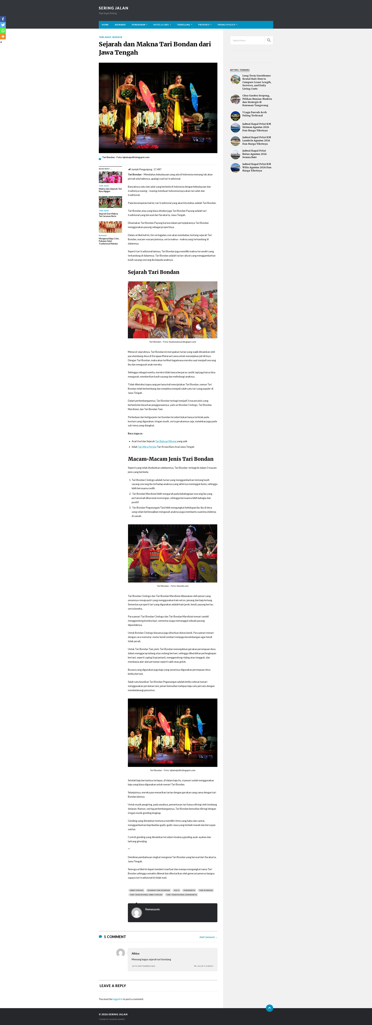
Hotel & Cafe (161, 25)
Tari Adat (105, 37)
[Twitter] (3, 25)
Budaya (117, 37)
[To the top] (269, 1008)
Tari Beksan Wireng (166, 441)
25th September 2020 (143, 966)
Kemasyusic (152, 909)
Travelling (183, 25)
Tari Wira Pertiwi (147, 446)
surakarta (189, 890)
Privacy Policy (226, 25)
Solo (176, 890)
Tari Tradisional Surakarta (181, 895)
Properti (204, 25)
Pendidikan (138, 25)
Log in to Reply (205, 966)
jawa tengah (136, 890)
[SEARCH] (268, 40)
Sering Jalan (113, 8)
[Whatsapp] (3, 31)
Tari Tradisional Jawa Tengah (146, 895)
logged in (117, 999)
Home (105, 25)
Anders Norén (117, 1019)
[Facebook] (3, 19)
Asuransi (120, 25)
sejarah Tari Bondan (158, 890)
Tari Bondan (206, 890)
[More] (3, 36)
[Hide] (1, 42)
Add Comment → (208, 937)
